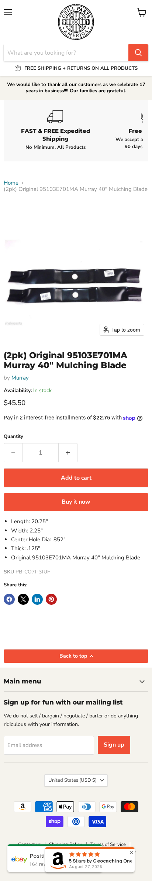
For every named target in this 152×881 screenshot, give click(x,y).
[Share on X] (23, 599)
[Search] (138, 52)
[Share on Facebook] (9, 599)
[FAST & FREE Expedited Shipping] (55, 130)
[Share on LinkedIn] (37, 599)
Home (11, 183)
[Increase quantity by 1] (68, 452)
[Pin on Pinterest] (51, 599)
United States (72, 780)
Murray (20, 377)
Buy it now (76, 502)
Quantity (13, 436)
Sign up (114, 745)
